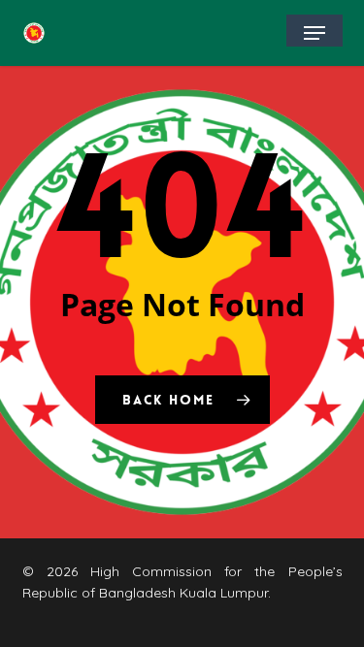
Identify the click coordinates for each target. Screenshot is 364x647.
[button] (314, 33)
